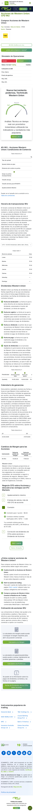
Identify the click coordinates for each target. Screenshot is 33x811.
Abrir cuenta (23, 9)
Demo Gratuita (16, 548)
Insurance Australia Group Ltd (7, 727)
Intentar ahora (16, 137)
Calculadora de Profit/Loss (16, 664)
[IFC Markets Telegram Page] (29, 753)
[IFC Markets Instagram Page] (9, 753)
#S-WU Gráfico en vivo (16, 45)
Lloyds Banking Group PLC (23, 717)
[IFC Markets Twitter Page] (14, 753)
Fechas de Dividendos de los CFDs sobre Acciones (16, 686)
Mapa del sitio (17, 787)
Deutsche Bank (6, 712)
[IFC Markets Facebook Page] (3, 753)
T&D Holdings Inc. (24, 712)
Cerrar (16, 808)
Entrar (15, 9)
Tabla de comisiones (8, 195)
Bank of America (23, 722)
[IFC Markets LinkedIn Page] (19, 753)
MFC (3, 722)
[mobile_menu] (30, 8)
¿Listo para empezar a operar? (16, 50)
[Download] (30, 3)
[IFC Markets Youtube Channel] (24, 753)
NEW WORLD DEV (7, 717)
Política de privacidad (8, 792)
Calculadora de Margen (16, 642)
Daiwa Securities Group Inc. (23, 727)
